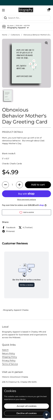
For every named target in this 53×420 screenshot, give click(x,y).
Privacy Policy (8, 360)
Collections (15, 35)
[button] (48, 10)
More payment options (26, 199)
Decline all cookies (26, 413)
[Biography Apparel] (25, 10)
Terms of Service (10, 364)
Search (5, 350)
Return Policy (8, 353)
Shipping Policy (9, 357)
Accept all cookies (26, 406)
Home (4, 35)
